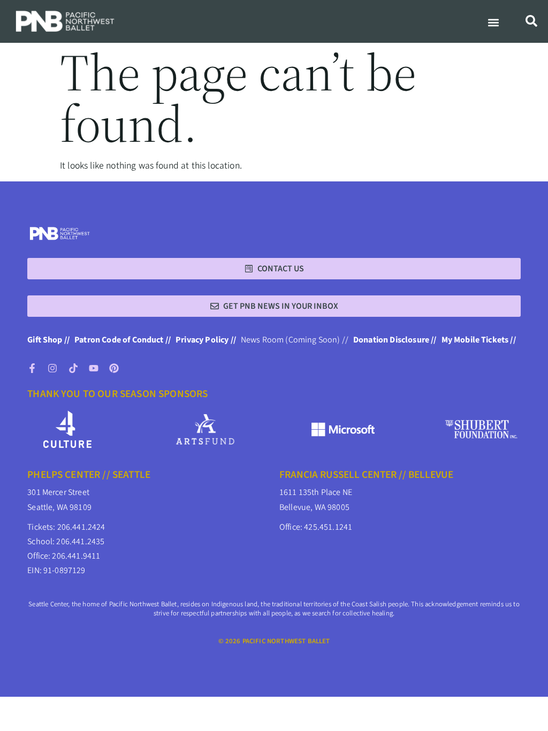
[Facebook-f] (32, 368)
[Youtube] (93, 368)
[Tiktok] (73, 368)
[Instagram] (52, 368)
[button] (493, 23)
